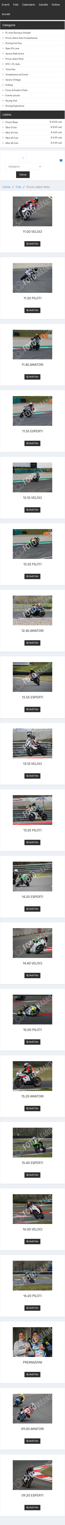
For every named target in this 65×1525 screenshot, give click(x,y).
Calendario (28, 4)
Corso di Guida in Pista (16, 90)
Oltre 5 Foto (33, 127)
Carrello (43, 4)
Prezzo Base (33, 122)
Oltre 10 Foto (33, 132)
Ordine (56, 4)
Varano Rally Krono (14, 53)
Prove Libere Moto (14, 59)
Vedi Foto (33, 243)
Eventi (5, 4)
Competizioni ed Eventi (16, 74)
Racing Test (11, 100)
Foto (15, 4)
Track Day (10, 69)
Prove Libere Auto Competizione (21, 38)
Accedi (6, 14)
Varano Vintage (13, 80)
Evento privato (12, 95)
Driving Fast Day (13, 43)
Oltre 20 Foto (33, 137)
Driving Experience (14, 106)
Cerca (22, 174)
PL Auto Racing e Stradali (18, 33)
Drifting (9, 85)
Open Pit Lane (12, 48)
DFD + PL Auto (12, 64)
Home (6, 187)
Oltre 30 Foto (33, 143)
